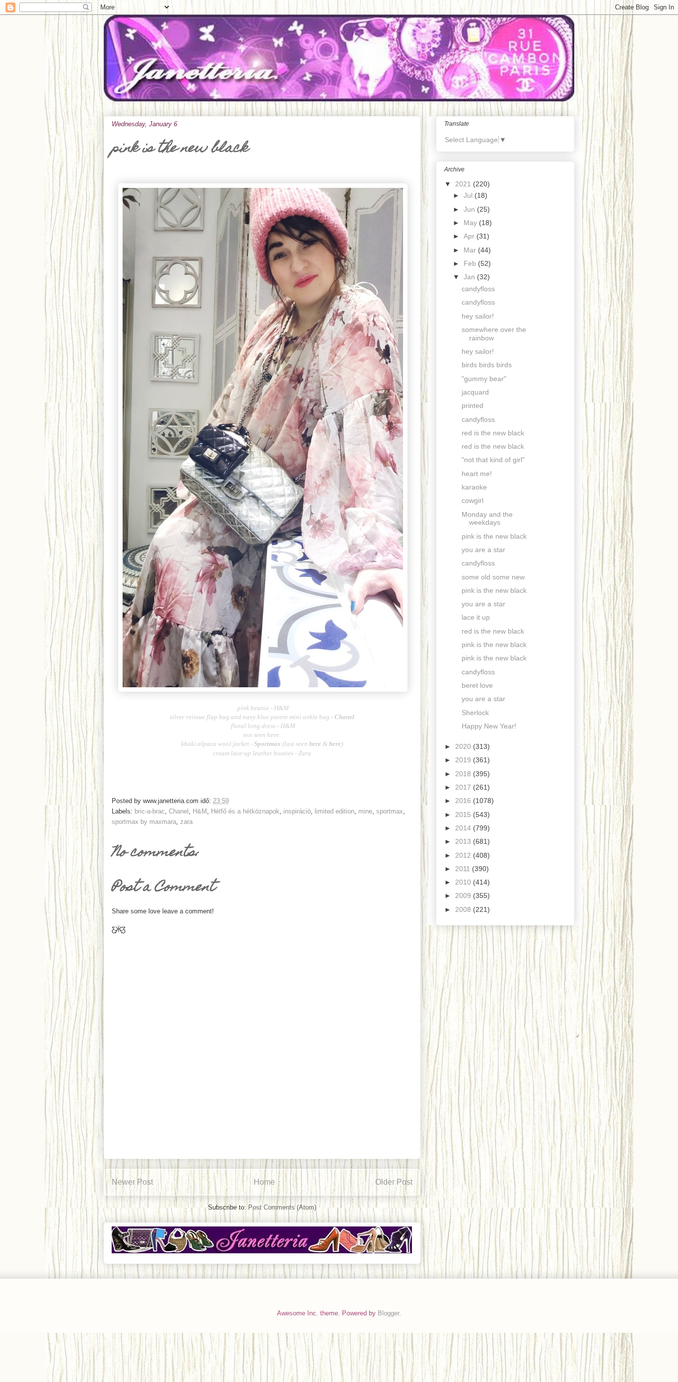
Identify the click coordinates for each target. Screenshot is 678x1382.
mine (365, 811)
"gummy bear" (484, 379)
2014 (464, 828)
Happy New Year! (489, 726)
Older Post (393, 1182)
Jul (469, 195)
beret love (477, 685)
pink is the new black (494, 536)
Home (264, 1182)
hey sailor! (478, 316)
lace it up (476, 617)
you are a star (483, 550)
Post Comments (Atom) (282, 1207)
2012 (464, 855)
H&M (200, 811)
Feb (471, 263)
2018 (464, 774)
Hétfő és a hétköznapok (245, 811)
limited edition (334, 811)
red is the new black (493, 433)
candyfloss (478, 289)
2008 (464, 909)
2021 (464, 184)
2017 (464, 787)
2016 (464, 801)
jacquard (475, 392)
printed (472, 405)
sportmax (389, 811)
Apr (470, 236)
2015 (464, 814)
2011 (463, 869)
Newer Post (132, 1182)
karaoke (474, 487)
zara (186, 821)
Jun (470, 209)
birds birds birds (487, 365)
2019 (464, 760)
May (471, 223)
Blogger (388, 1313)
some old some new (493, 577)
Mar (471, 250)
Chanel (179, 811)
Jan (470, 277)
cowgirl (472, 500)
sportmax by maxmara (144, 821)
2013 (464, 841)
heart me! (477, 474)
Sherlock (475, 713)
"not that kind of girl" (493, 460)
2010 (464, 882)
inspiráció (297, 811)
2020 (464, 746)
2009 (464, 895)
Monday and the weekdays (487, 518)
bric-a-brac (150, 811)
